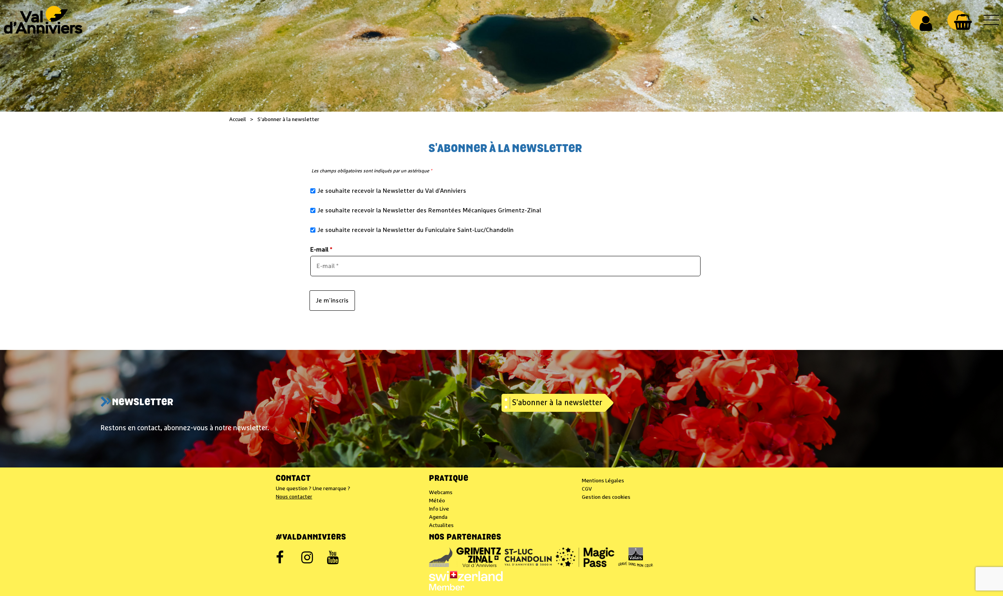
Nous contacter (294, 497)
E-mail (321, 249)
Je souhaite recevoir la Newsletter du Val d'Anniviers (391, 191)
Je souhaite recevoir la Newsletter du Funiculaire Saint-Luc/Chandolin (415, 230)
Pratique (449, 479)
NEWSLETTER (143, 403)
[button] (963, 22)
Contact (293, 479)
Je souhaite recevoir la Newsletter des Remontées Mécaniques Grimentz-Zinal (429, 210)
